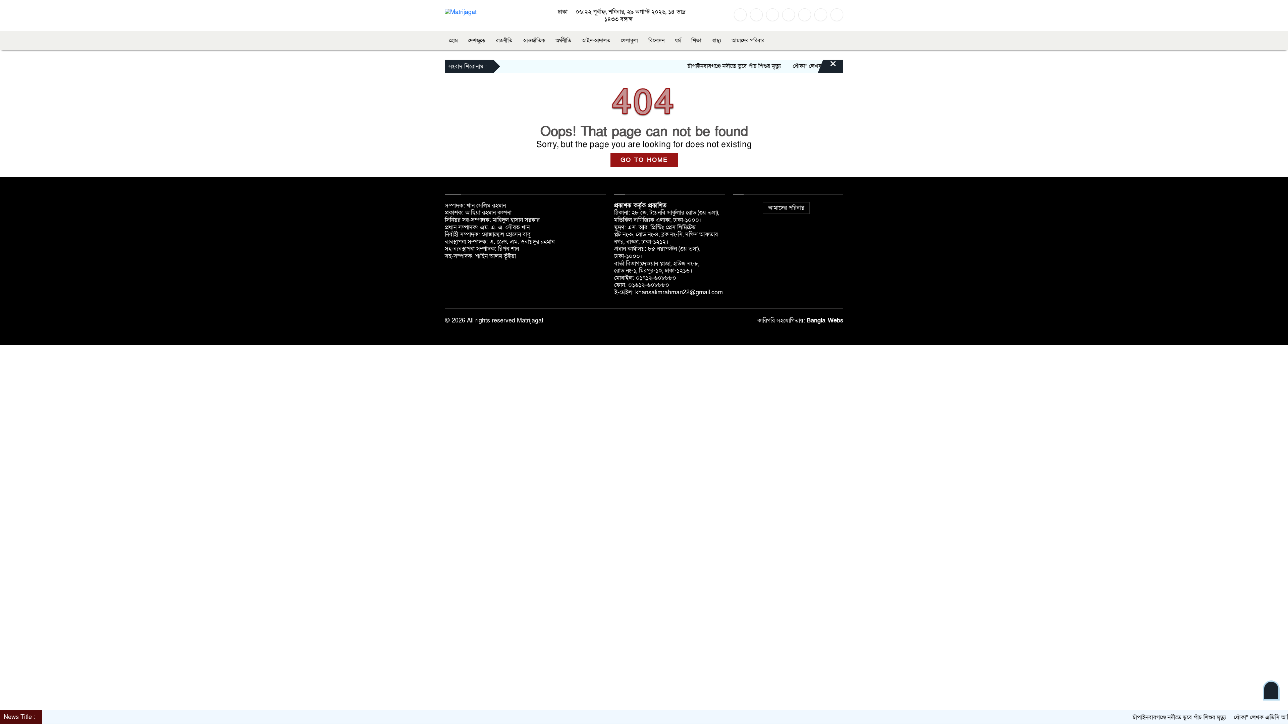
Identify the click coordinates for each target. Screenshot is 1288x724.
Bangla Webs (825, 320)
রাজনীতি (504, 40)
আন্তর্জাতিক (534, 40)
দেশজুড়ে (476, 40)
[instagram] (772, 14)
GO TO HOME (644, 160)
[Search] (836, 14)
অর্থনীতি (563, 40)
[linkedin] (788, 14)
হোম (453, 40)
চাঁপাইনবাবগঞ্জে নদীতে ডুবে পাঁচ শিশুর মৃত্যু (705, 66)
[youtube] (804, 14)
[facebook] (740, 14)
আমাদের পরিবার (748, 40)
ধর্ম (678, 40)
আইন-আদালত (596, 40)
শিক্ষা (696, 40)
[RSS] (820, 14)
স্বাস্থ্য (716, 40)
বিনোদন (656, 40)
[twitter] (756, 14)
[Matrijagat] (461, 12)
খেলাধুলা (629, 40)
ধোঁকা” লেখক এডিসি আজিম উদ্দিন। (803, 66)
